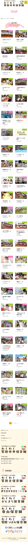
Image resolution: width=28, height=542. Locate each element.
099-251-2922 (7, 461)
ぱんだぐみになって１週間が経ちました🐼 (21, 232)
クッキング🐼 (6, 138)
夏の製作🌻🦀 (20, 120)
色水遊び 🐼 (6, 154)
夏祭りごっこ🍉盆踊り (21, 138)
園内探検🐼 (5, 56)
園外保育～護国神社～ (7, 297)
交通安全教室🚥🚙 (21, 186)
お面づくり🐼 (20, 396)
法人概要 (3, 435)
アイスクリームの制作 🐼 (7, 397)
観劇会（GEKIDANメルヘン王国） (7, 413)
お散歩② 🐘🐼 (20, 346)
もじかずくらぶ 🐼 (7, 88)
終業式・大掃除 (20, 39)
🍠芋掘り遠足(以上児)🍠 (21, 88)
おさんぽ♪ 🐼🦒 (7, 216)
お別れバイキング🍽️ (7, 40)
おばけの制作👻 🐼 (7, 380)
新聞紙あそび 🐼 (7, 169)
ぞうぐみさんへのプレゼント (7, 265)
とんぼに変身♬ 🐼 (7, 330)
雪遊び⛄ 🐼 (20, 281)
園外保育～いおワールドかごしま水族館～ (7, 122)
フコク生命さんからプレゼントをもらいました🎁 (7, 347)
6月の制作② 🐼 (6, 186)
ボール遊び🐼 (20, 216)
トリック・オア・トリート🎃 (7, 104)
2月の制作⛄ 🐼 (21, 265)
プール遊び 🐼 (20, 154)
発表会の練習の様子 (21, 56)
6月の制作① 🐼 (6, 201)
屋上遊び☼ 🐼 (20, 72)
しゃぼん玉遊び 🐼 (21, 104)
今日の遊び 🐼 (20, 201)
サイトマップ (3, 440)
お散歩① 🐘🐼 (6, 363)
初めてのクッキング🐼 (21, 380)
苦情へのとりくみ (4, 430)
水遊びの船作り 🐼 (21, 170)
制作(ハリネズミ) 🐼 (7, 313)
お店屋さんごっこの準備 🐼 (21, 249)
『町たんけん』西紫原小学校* (21, 313)
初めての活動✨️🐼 (7, 231)
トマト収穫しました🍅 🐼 (21, 413)
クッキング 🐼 (6, 72)
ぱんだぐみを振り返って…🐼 (7, 249)
